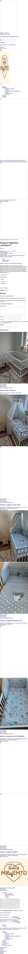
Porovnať (5, 944)
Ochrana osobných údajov (5, 912)
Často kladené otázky (9, 894)
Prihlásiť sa (3, 42)
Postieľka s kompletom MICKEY (9, 852)
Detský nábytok (10, 160)
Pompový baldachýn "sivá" (6, 200)
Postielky (7, 92)
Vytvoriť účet (7, 34)
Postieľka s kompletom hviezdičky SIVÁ (11, 620)
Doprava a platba (8, 893)
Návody (7, 896)
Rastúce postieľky (9, 93)
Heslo (1, 40)
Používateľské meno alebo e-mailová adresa (9, 36)
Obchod (5, 160)
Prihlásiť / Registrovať (7, 945)
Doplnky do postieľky (9, 88)
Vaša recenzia (3, 306)
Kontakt (7, 897)
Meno (1, 316)
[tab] (15, 259)
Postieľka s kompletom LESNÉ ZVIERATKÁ (12, 736)
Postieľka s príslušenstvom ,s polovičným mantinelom (13, 508)
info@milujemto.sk (4, 890)
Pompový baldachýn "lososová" (6, 239)
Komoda (7, 89)
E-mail (2, 319)
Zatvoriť (1, 948)
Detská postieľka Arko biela (7, 390)
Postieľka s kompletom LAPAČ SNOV (10, 505)
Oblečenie (7, 94)
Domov (1, 160)
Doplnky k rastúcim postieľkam (6, 161)
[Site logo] (8, 31)
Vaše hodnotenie (4, 303)
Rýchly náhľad (3, 385)
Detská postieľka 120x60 (9, 392)
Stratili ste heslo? (3, 44)
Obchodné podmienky (4, 914)
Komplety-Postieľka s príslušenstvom (13, 91)
